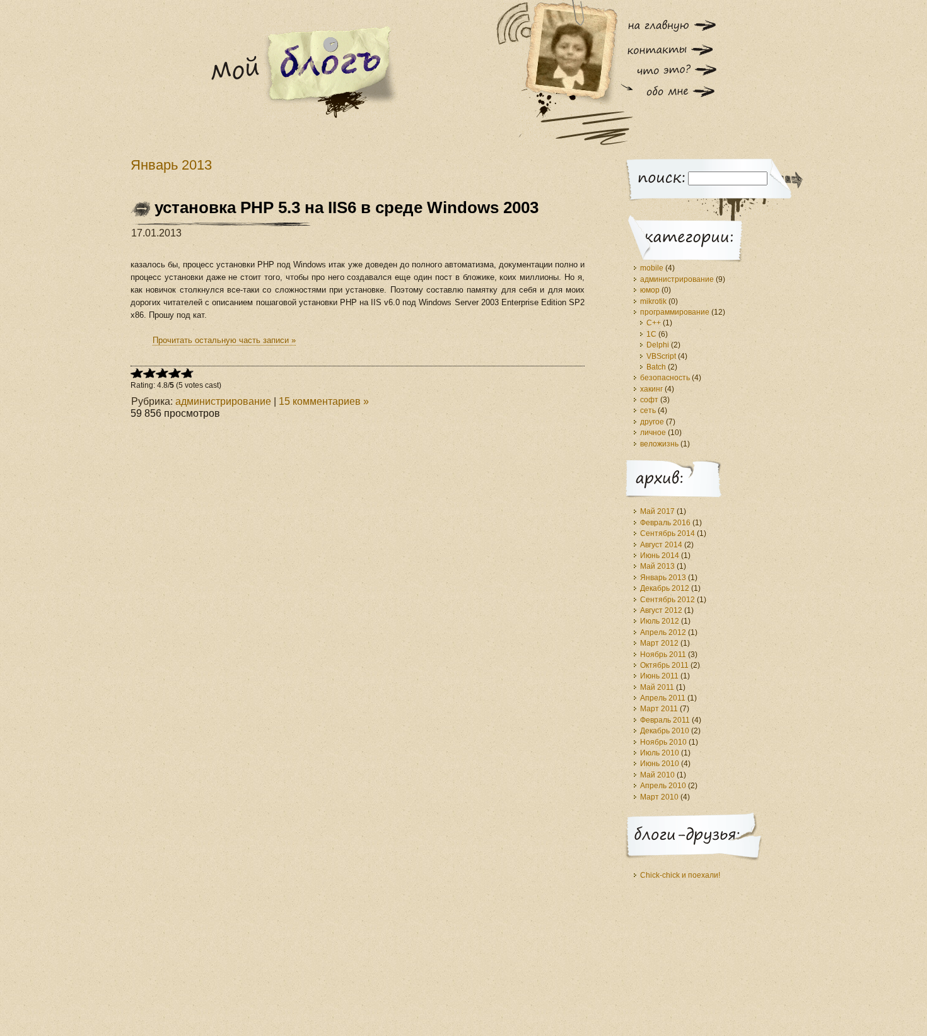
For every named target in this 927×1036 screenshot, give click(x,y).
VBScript (661, 356)
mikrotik (653, 301)
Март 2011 (659, 708)
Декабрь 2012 (664, 588)
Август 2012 (661, 610)
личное (653, 432)
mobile (651, 268)
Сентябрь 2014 (667, 533)
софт (649, 399)
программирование (674, 312)
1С (651, 334)
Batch (656, 367)
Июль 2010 (659, 752)
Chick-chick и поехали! (680, 875)
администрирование (223, 401)
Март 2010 (659, 797)
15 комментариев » (324, 401)
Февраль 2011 (665, 720)
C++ (653, 322)
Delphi (657, 344)
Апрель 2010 (663, 785)
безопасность (665, 377)
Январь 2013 (663, 577)
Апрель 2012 (663, 632)
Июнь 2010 (659, 763)
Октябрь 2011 (664, 665)
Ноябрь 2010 (663, 742)
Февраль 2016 (665, 522)
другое (652, 421)
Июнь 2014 (659, 555)
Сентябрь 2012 (667, 599)
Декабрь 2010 (664, 730)
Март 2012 (659, 643)
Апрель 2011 (662, 698)
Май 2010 (657, 775)
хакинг (651, 389)
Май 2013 (657, 566)
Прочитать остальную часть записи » (224, 340)
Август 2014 (661, 544)
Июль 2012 (659, 621)
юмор (650, 290)
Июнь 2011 (659, 676)
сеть (648, 410)
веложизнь (659, 443)
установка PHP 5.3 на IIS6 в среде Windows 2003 (346, 207)
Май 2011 (657, 687)
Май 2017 (657, 511)
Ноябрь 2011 (663, 654)
